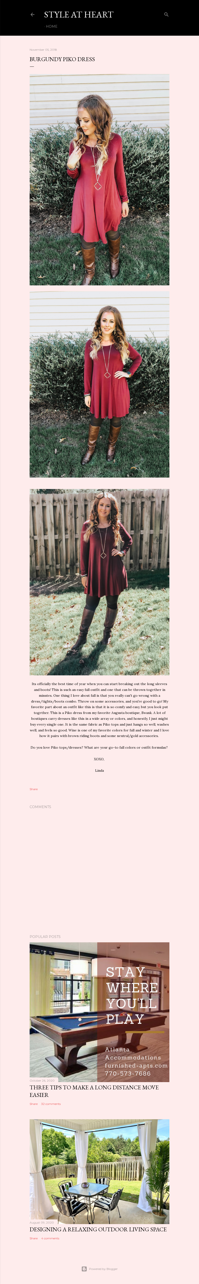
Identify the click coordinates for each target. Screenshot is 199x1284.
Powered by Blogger (103, 1269)
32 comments (51, 1104)
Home (52, 26)
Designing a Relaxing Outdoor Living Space (98, 1229)
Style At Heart (79, 14)
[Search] (166, 13)
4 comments (50, 1238)
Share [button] (34, 789)
